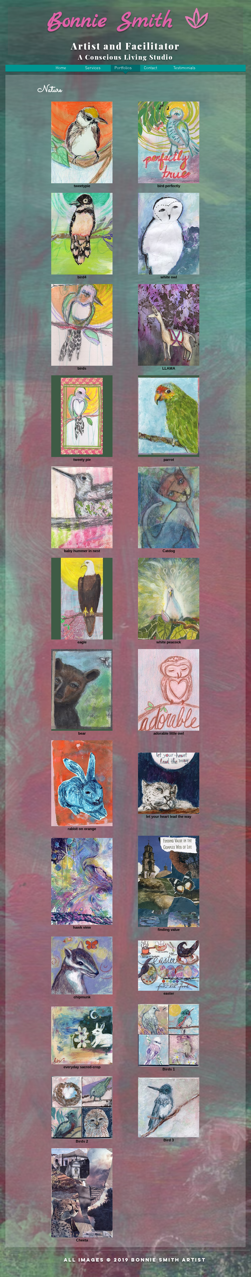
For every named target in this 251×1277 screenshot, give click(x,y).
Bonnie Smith (109, 21)
